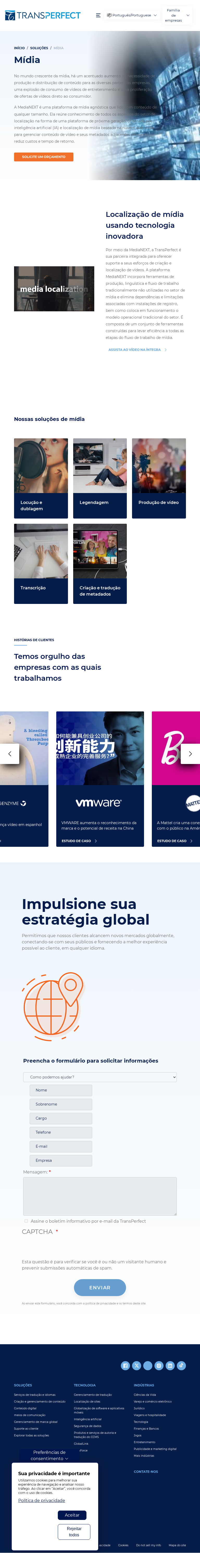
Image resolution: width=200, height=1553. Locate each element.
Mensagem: (35, 1172)
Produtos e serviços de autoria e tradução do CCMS (95, 1435)
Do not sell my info (148, 1545)
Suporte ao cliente (26, 1428)
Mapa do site (177, 1545)
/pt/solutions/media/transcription (40, 529)
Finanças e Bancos (146, 1428)
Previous (9, 754)
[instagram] (159, 1365)
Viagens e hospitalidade (150, 1415)
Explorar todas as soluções (31, 1435)
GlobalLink (81, 1443)
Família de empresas (173, 15)
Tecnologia (85, 1385)
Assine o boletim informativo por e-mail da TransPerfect (88, 1221)
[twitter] (136, 1365)
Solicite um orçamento (43, 157)
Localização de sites (87, 1401)
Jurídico (139, 1408)
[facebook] (125, 1365)
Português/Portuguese (132, 15)
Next (190, 754)
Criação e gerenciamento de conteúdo (39, 1401)
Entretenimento (144, 1442)
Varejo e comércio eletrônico (153, 1401)
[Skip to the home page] (48, 15)
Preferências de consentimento (48, 1455)
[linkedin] (170, 1365)
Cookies (123, 1545)
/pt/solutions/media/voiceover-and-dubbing (40, 444)
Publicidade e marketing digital (155, 1449)
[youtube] (147, 1365)
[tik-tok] (181, 1365)
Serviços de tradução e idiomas (34, 1395)
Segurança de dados (87, 1426)
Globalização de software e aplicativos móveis (99, 1410)
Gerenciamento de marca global (36, 1422)
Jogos (137, 1435)
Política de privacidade (41, 1500)
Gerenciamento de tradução (93, 1395)
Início (19, 48)
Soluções (39, 48)
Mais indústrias (144, 1455)
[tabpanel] (100, 105)
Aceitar (72, 1515)
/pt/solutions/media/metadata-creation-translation (99, 529)
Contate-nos (146, 1472)
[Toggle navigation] (98, 15)
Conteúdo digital (25, 1408)
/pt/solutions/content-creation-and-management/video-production (154, 451)
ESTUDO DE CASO (76, 841)
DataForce (81, 1450)
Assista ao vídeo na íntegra (135, 350)
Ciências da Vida (145, 1395)
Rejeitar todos (74, 1531)
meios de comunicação (29, 1415)
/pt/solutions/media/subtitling (100, 444)
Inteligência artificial (88, 1419)
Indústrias (144, 1385)
